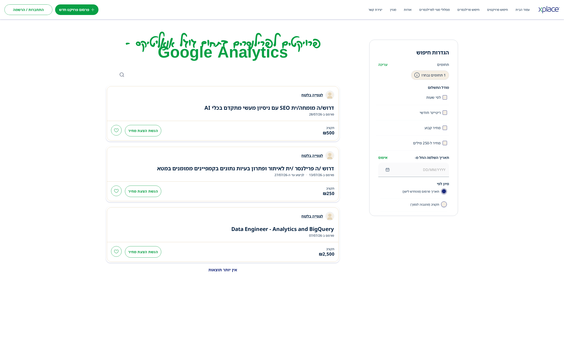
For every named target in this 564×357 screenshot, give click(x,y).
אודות (408, 9)
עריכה (383, 64)
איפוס (383, 157)
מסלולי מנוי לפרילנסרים (434, 9)
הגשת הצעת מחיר (143, 130)
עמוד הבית (523, 9)
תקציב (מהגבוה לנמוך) (424, 204)
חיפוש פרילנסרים (468, 9)
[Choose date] (387, 170)
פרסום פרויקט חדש (74, 9)
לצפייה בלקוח (312, 95)
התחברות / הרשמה (28, 9)
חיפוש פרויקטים (497, 9)
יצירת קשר (375, 9)
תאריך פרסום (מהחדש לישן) (421, 191)
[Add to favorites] (116, 130)
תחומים (443, 64)
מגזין (393, 9)
